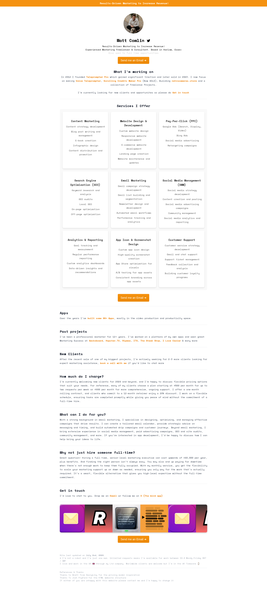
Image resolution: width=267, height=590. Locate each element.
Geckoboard (96, 340)
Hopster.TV (113, 340)
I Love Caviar (172, 340)
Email (113, 495)
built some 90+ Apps (101, 318)
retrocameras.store (184, 81)
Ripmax (126, 340)
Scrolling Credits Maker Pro (122, 81)
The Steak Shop (150, 340)
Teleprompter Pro (97, 77)
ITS (136, 340)
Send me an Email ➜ (133, 60)
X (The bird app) (151, 495)
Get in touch (180, 92)
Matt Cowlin (130, 40)
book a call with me (113, 363)
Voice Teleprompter (88, 81)
